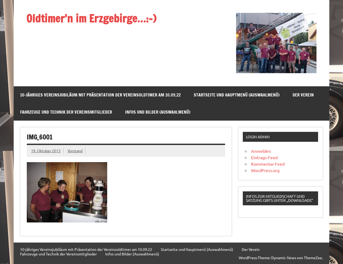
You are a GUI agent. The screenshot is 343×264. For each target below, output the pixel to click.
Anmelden (261, 151)
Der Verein (303, 95)
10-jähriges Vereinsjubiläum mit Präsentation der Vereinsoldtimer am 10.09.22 (100, 95)
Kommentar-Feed (268, 163)
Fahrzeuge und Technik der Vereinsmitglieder (66, 112)
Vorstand (75, 150)
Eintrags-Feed (264, 157)
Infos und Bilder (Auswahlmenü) (157, 112)
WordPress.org (265, 170)
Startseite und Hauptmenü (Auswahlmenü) (236, 95)
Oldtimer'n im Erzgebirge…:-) (91, 18)
